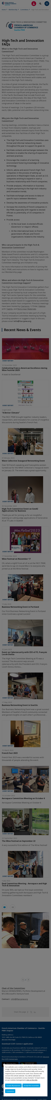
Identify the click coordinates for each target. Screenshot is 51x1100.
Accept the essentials (31, 1085)
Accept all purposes (13, 1085)
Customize (10, 1091)
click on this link (31, 1080)
